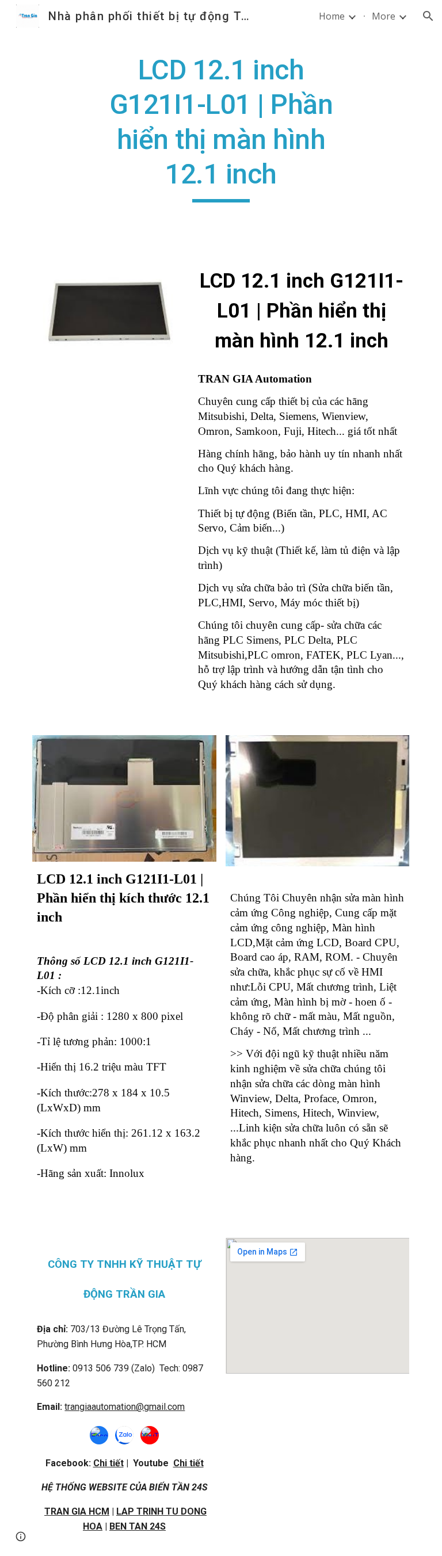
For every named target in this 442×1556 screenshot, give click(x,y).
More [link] (383, 16)
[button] (428, 16)
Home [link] (332, 16)
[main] (221, 127)
